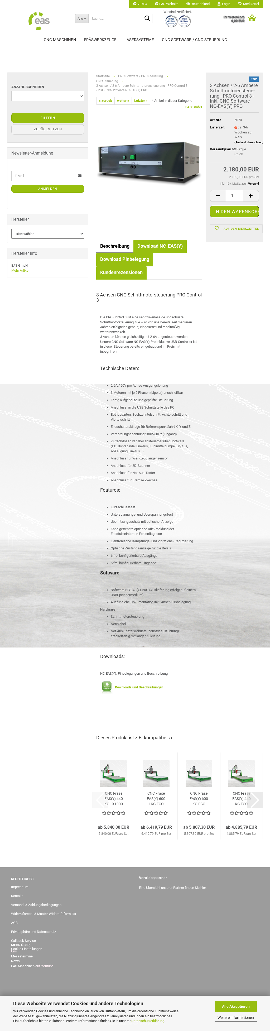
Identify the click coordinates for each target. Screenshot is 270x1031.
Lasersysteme (139, 39)
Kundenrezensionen (121, 272)
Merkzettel (250, 4)
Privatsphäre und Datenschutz (33, 932)
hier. (203, 888)
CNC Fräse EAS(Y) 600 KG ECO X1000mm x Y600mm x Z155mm (199, 799)
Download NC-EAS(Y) (160, 246)
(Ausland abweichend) (248, 142)
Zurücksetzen (48, 129)
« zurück (105, 101)
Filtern (48, 118)
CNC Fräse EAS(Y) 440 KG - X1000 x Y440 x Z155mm (113, 799)
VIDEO (142, 4)
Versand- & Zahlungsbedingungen (36, 905)
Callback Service (23, 941)
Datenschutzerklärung (147, 1021)
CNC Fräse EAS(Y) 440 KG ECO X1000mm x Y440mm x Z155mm (241, 799)
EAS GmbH (193, 107)
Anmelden (47, 189)
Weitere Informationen (236, 1017)
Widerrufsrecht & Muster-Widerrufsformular (43, 914)
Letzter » (141, 101)
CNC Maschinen (60, 39)
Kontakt (17, 896)
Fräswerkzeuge (100, 39)
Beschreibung (114, 246)
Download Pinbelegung (124, 259)
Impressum (19, 887)
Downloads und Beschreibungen (138, 687)
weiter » (123, 101)
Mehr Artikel (20, 270)
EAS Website (168, 4)
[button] (198, 4)
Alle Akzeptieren (236, 1006)
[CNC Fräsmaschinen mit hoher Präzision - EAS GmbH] (39, 21)
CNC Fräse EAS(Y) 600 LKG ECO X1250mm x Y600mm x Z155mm (156, 799)
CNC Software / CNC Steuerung (194, 39)
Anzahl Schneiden (27, 87)
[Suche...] (147, 18)
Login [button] (225, 4)
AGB (14, 923)
